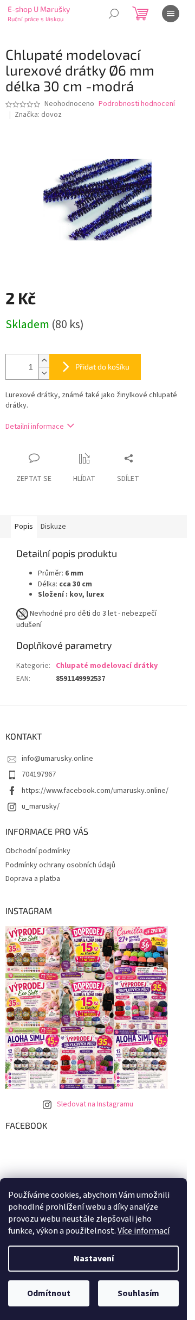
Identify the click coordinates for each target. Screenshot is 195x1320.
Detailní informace (34, 426)
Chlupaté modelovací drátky (107, 665)
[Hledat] (114, 13)
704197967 (39, 774)
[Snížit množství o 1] (43, 373)
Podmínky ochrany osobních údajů (60, 865)
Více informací (144, 1231)
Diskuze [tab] (53, 526)
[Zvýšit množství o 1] (43, 360)
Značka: (38, 114)
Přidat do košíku (102, 366)
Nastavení (94, 1259)
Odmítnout (48, 1293)
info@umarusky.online (57, 758)
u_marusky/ (41, 806)
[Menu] (170, 13)
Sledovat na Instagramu (95, 1104)
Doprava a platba (32, 878)
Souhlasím (138, 1293)
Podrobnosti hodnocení (137, 104)
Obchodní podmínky (37, 851)
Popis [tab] (24, 526)
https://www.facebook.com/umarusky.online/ (95, 790)
